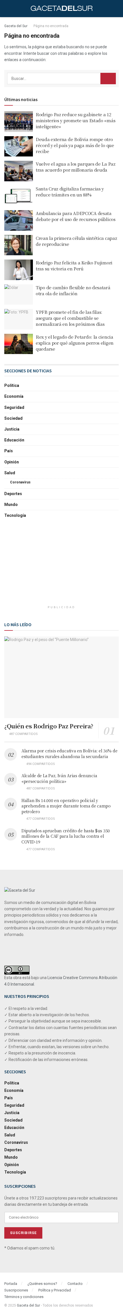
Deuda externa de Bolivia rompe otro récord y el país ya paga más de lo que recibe (75, 145)
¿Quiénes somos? (42, 1283)
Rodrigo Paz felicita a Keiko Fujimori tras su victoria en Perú (74, 266)
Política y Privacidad (54, 1290)
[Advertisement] (61, 565)
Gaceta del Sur (15, 26)
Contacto (75, 1283)
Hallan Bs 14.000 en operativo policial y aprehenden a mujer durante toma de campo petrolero (66, 805)
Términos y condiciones (23, 1297)
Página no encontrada (50, 26)
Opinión (11, 462)
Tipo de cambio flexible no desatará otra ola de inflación (73, 290)
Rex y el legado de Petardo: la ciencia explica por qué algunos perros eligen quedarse (75, 343)
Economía (13, 396)
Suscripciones (16, 1290)
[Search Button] (108, 78)
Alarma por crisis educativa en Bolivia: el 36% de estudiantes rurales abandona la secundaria (69, 753)
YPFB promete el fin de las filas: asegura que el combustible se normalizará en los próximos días (70, 318)
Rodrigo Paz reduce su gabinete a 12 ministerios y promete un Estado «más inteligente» (75, 120)
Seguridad (14, 407)
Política (11, 385)
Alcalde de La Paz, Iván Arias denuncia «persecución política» (59, 778)
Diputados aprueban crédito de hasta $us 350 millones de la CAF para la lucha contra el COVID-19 (65, 836)
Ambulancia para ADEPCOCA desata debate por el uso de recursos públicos (76, 216)
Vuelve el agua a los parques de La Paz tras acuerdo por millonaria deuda (76, 167)
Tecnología (15, 515)
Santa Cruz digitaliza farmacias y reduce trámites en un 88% (70, 192)
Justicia (11, 429)
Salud (9, 473)
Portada (10, 1283)
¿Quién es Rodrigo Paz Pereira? (48, 726)
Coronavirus (20, 482)
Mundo (11, 504)
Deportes (13, 493)
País (8, 451)
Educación (14, 440)
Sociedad (13, 418)
